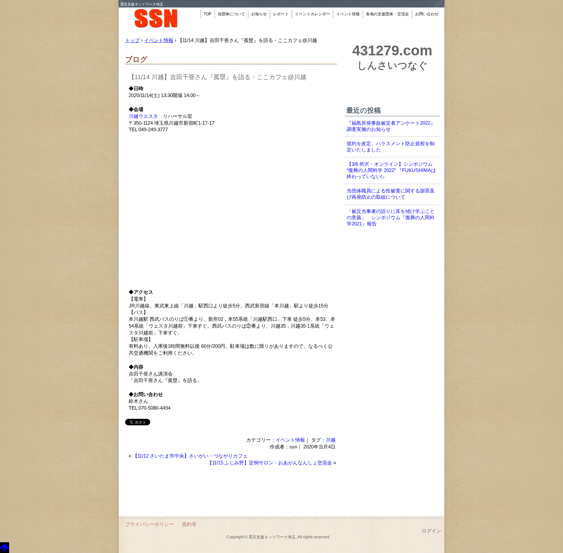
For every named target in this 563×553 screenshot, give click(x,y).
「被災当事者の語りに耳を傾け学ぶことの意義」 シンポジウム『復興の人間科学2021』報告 (391, 217)
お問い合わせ (427, 14)
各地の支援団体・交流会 (387, 14)
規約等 (189, 524)
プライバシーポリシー (149, 524)
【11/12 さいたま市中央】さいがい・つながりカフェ (190, 456)
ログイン (431, 530)
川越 (331, 440)
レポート (281, 14)
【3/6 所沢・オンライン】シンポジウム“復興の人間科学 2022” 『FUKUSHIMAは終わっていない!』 (391, 170)
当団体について (231, 14)
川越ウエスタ (143, 116)
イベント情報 (348, 14)
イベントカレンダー (312, 14)
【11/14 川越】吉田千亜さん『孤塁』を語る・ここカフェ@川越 (217, 77)
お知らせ (259, 14)
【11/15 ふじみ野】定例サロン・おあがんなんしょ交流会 (269, 462)
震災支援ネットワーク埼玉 (159, 18)
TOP (207, 14)
